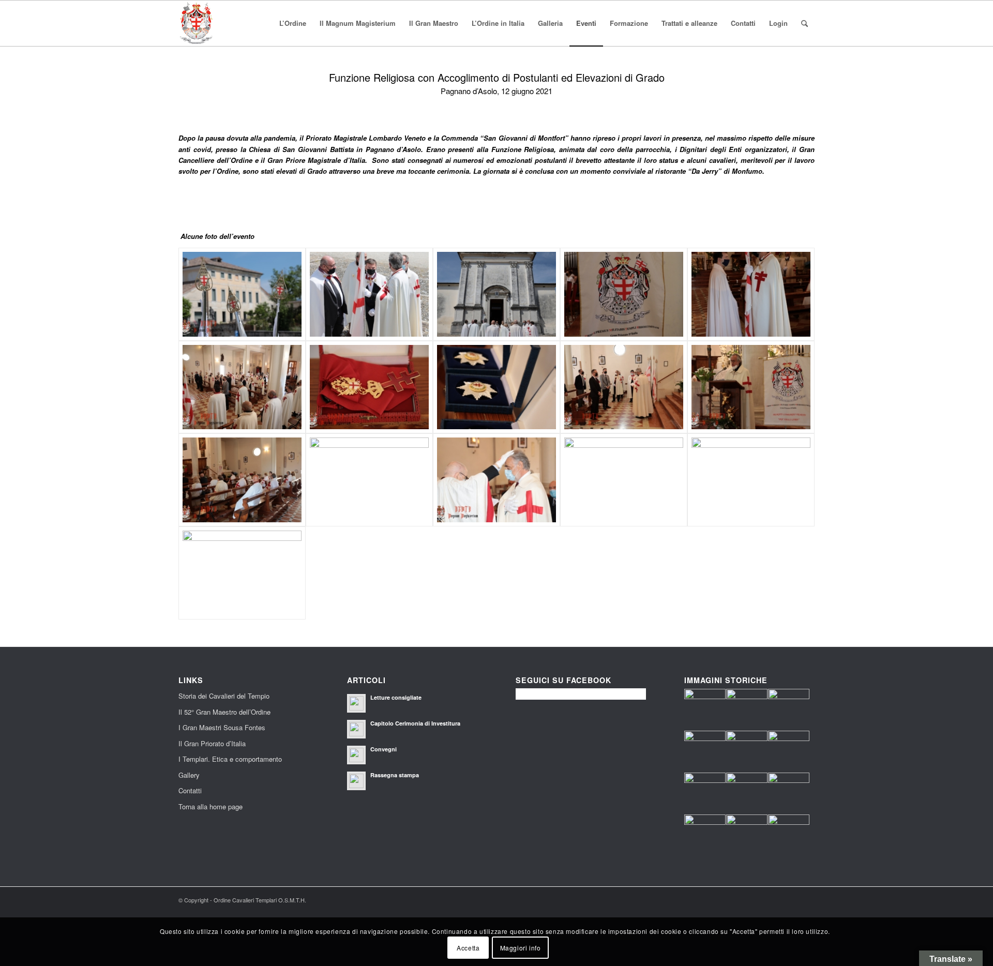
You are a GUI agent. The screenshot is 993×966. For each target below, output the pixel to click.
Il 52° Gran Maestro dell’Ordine (224, 712)
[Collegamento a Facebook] (807, 900)
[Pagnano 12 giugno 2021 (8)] (496, 294)
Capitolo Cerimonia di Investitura (415, 723)
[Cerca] (804, 23)
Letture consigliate (396, 697)
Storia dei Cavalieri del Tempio (223, 696)
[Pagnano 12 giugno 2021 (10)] (242, 294)
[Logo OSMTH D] (196, 23)
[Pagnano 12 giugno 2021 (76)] (242, 387)
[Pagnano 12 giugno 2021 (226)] (751, 479)
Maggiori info (520, 947)
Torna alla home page (210, 806)
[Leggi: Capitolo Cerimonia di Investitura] (356, 729)
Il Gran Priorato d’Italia (212, 743)
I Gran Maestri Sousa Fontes (221, 727)
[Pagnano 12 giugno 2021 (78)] (369, 387)
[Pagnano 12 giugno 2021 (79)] (496, 387)
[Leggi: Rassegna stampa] (356, 781)
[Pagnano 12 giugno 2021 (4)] (751, 294)
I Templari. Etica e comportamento (230, 759)
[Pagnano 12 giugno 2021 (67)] (623, 387)
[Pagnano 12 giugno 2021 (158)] (623, 479)
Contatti (190, 790)
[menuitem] (293, 23)
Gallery (189, 775)
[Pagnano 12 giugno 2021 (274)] (242, 573)
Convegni (383, 749)
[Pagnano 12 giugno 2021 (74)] (242, 479)
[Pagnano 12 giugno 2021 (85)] (751, 387)
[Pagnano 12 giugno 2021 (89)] (369, 479)
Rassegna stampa (394, 775)
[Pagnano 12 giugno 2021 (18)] (369, 294)
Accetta (468, 947)
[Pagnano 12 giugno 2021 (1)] (623, 294)
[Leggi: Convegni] (356, 755)
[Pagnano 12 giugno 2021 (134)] (496, 479)
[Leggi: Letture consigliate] (356, 703)
